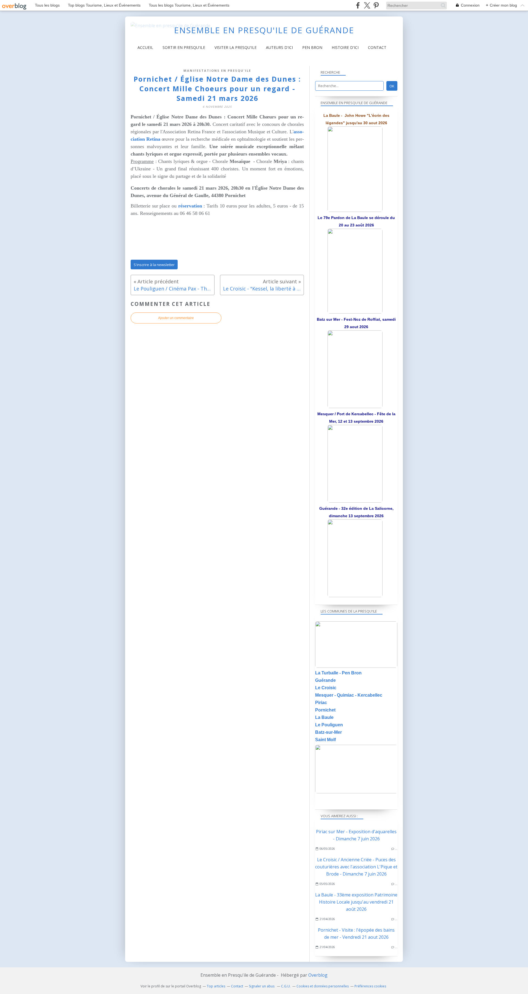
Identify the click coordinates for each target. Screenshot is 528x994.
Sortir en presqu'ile (184, 47)
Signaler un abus (262, 986)
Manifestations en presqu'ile (217, 70)
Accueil (145, 47)
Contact (377, 47)
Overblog (318, 975)
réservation (190, 206)
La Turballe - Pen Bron (338, 673)
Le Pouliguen (329, 724)
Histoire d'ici (345, 47)
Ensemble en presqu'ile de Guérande (264, 30)
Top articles (216, 986)
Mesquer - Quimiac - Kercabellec (348, 695)
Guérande (325, 680)
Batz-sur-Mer (328, 732)
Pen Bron (312, 47)
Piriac (321, 702)
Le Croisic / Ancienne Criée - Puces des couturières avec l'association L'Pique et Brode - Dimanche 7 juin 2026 (356, 867)
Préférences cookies (370, 986)
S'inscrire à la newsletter (154, 264)
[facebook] (357, 5)
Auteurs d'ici (279, 47)
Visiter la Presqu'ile (236, 47)
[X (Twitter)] (367, 5)
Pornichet (325, 710)
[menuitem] (145, 47)
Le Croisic (325, 687)
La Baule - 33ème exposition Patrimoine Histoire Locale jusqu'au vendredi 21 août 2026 (356, 902)
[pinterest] (376, 5)
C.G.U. (286, 986)
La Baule (324, 717)
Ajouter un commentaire (176, 318)
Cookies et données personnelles (322, 986)
